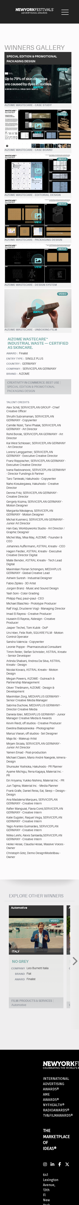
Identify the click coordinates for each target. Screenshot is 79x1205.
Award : (12, 353)
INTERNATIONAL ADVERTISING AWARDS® (56, 1083)
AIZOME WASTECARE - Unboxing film (30, 329)
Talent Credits (17, 402)
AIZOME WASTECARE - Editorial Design (32, 195)
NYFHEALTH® (53, 1105)
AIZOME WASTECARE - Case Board (28, 149)
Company (18, 968)
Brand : (11, 373)
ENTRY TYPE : (15, 358)
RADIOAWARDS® (56, 1110)
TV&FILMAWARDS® (58, 1115)
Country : (13, 363)
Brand (20, 973)
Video (54, 920)
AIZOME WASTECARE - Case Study (28, 105)
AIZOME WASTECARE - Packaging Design (33, 239)
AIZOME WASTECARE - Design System (30, 284)
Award (20, 979)
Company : (13, 368)
